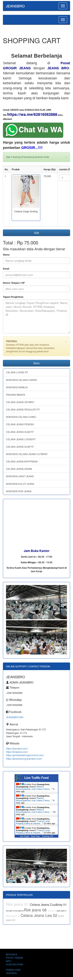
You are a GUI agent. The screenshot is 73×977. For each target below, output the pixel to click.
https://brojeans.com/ (17, 751)
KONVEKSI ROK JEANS (19, 491)
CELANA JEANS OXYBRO (20, 402)
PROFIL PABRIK (14, 957)
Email (6, 268)
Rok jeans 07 (13, 915)
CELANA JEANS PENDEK (20, 424)
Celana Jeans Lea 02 (39, 915)
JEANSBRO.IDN (14, 717)
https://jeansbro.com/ (17, 748)
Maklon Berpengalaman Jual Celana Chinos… (34, 787)
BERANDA (11, 954)
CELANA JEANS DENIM (19, 468)
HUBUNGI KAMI (14, 964)
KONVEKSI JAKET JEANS (20, 476)
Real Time (35, 836)
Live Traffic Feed (36, 777)
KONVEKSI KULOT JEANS (20, 483)
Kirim (36, 363)
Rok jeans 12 (10, 911)
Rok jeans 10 (52, 911)
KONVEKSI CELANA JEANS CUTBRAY (27, 454)
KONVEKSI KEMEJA (17, 387)
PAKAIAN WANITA (15, 394)
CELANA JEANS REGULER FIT (23, 409)
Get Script (24, 836)
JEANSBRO (15, 5)
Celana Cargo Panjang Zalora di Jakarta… (33, 822)
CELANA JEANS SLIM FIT (20, 431)
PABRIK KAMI (13, 969)
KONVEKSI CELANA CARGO (21, 379)
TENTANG (11, 973)
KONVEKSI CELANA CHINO (21, 416)
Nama (6, 254)
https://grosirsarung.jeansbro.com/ (24, 758)
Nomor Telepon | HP (14, 283)
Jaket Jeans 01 (61, 911)
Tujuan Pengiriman (13, 297)
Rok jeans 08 (36, 910)
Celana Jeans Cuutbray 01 (48, 904)
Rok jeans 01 (18, 904)
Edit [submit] (36, 233)
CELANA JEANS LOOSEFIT (21, 439)
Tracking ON (47, 836)
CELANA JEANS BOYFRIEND (22, 461)
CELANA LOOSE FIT (17, 372)
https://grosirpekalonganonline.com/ (25, 755)
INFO (8, 961)
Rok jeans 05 (19, 911)
